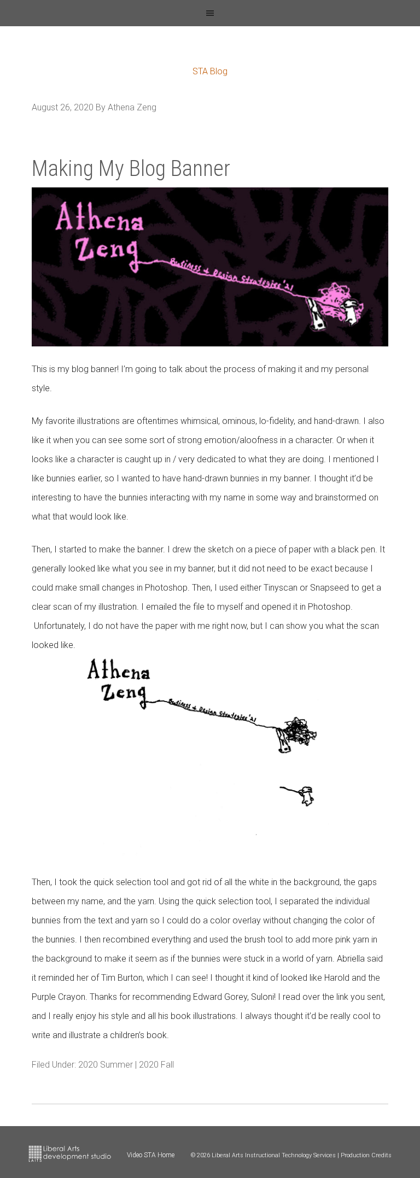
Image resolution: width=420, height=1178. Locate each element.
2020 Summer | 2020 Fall (126, 1064)
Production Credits (366, 1155)
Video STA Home (150, 1155)
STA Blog (210, 71)
